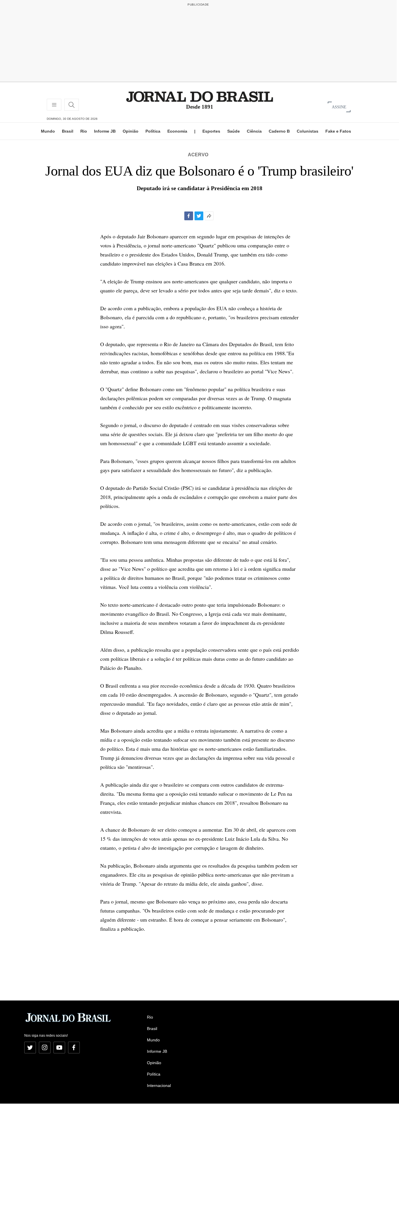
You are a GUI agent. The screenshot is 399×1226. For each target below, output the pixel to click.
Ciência (254, 131)
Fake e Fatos (338, 131)
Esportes (211, 131)
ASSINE (339, 107)
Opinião (130, 131)
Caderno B (279, 131)
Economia (177, 131)
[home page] (199, 96)
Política (152, 131)
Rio (83, 131)
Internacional (159, 1085)
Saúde (233, 131)
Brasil (67, 131)
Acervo (198, 154)
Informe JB (105, 131)
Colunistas (307, 131)
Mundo (48, 131)
